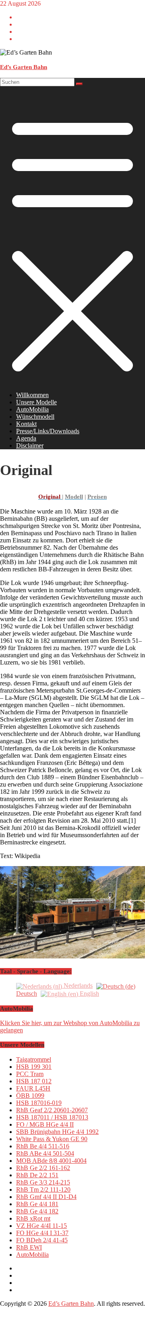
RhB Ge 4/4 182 (37, 1211)
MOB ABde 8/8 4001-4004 (51, 1160)
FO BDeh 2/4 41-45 (42, 1240)
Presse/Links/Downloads (47, 431)
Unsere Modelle (36, 402)
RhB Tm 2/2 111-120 (43, 1189)
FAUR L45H (33, 1088)
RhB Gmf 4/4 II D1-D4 (46, 1196)
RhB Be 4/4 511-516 (42, 1146)
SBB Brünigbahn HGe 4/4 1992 (57, 1131)
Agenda (26, 438)
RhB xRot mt (33, 1218)
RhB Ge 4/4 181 (37, 1204)
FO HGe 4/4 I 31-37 (42, 1232)
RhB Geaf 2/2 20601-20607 (52, 1110)
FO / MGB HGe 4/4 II (45, 1124)
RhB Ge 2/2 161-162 (43, 1167)
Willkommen (32, 394)
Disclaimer (30, 445)
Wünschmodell (35, 416)
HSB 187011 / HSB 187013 (52, 1117)
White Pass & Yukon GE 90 (51, 1138)
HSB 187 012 (34, 1081)
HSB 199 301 (34, 1066)
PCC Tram (30, 1073)
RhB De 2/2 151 (37, 1175)
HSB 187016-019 (39, 1102)
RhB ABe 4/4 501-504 (45, 1153)
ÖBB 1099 (30, 1095)
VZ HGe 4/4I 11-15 (41, 1225)
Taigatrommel (33, 1059)
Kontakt (26, 423)
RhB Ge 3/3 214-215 (43, 1182)
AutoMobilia (32, 409)
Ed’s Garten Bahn (23, 67)
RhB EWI (29, 1247)
